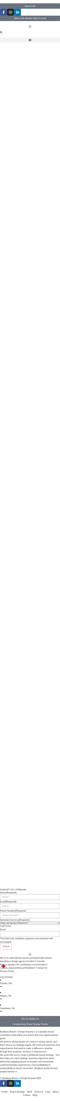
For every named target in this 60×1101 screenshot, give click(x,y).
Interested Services (15, 920)
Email (8, 902)
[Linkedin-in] (17, 12)
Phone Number (13, 911)
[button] (30, 40)
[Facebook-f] (3, 12)
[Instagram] (10, 12)
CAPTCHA (5, 926)
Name (8, 893)
